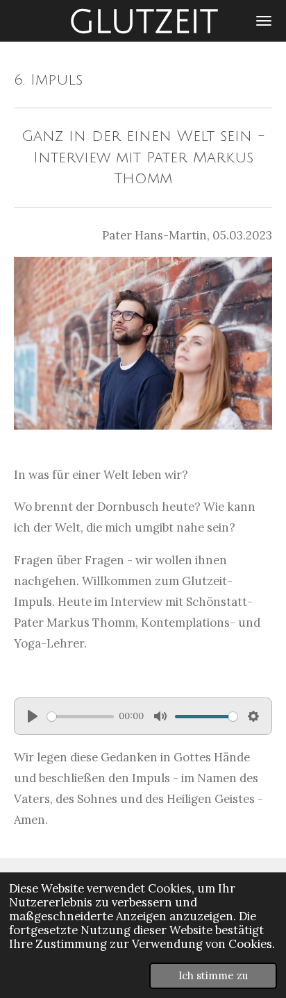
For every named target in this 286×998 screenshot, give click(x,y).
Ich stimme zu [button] (213, 975)
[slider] (80, 716)
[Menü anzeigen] (264, 21)
